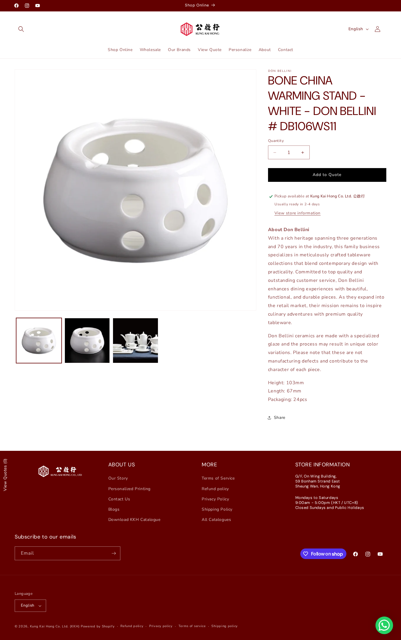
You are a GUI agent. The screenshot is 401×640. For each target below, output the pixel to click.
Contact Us (119, 499)
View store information (297, 213)
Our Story (118, 478)
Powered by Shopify (98, 626)
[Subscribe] (113, 553)
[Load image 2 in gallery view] (87, 340)
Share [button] (279, 418)
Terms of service (192, 626)
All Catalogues (216, 519)
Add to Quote (327, 174)
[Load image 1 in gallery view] (39, 340)
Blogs (114, 509)
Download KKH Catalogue (134, 519)
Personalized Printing (129, 489)
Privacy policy (161, 626)
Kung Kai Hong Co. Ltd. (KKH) (55, 626)
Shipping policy (224, 626)
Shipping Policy (217, 509)
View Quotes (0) (5, 474)
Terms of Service (218, 478)
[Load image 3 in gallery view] (135, 340)
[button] (21, 29)
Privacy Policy (215, 499)
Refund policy (215, 489)
